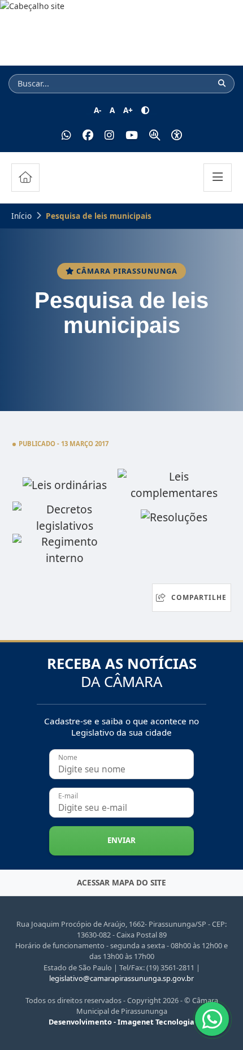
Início (21, 215)
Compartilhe (199, 597)
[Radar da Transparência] (154, 135)
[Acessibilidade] (176, 135)
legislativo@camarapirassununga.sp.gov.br (121, 978)
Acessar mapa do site (121, 882)
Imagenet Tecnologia (156, 1022)
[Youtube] (131, 135)
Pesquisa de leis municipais (98, 215)
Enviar (121, 840)
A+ (128, 110)
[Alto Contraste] (145, 110)
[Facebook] (88, 135)
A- (97, 110)
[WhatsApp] (66, 135)
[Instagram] (109, 135)
